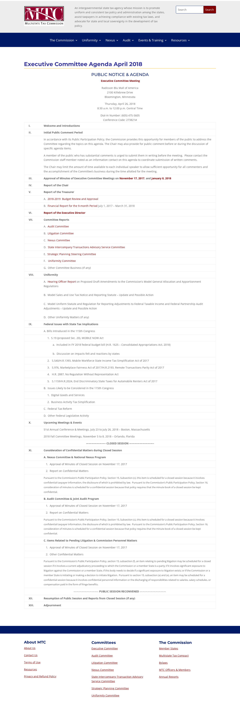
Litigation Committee (61, 233)
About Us (29, 648)
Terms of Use (32, 662)
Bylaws (163, 662)
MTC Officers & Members (174, 670)
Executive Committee (105, 648)
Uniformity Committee (62, 261)
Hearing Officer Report (62, 281)
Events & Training (150, 40)
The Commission (62, 40)
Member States (168, 648)
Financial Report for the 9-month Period (73, 206)
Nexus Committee (59, 240)
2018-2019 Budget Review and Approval (73, 199)
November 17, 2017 (131, 178)
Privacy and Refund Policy (40, 676)
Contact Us (31, 655)
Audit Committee (58, 226)
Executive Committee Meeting (120, 81)
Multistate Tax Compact (174, 655)
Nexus (110, 40)
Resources (179, 40)
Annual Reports (168, 676)
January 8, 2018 (161, 178)
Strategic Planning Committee (110, 688)
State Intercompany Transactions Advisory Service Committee (86, 247)
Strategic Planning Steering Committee (71, 254)
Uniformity (90, 40)
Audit (126, 40)
